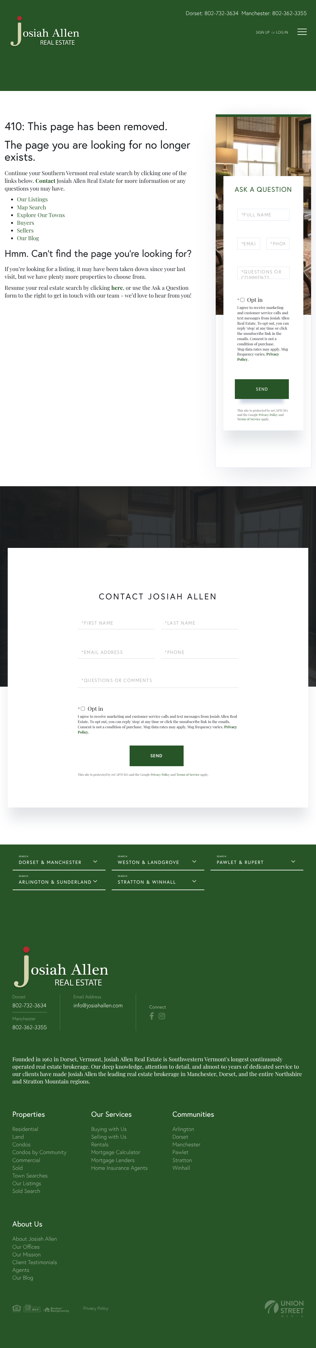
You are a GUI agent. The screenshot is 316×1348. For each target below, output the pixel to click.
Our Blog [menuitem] (22, 1277)
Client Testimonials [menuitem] (34, 1262)
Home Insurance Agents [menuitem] (119, 1167)
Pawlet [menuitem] (181, 1152)
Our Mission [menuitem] (26, 1254)
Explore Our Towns (41, 215)
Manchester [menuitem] (187, 1144)
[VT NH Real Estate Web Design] (284, 1308)
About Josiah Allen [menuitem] (34, 1238)
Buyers (25, 222)
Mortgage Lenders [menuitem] (113, 1160)
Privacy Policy (268, 415)
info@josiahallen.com (98, 1005)
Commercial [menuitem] (26, 1160)
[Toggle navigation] (302, 32)
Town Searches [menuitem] (30, 1175)
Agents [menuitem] (20, 1269)
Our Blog (28, 238)
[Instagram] (162, 1016)
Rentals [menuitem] (99, 1144)
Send (262, 389)
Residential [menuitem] (25, 1128)
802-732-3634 (222, 13)
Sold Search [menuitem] (26, 1190)
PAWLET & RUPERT (240, 862)
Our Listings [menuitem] (26, 1183)
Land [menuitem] (18, 1136)
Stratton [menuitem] (182, 1160)
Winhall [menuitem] (181, 1167)
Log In (282, 32)
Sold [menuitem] (17, 1167)
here (117, 287)
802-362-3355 (289, 13)
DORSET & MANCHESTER (50, 862)
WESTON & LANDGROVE (149, 862)
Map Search (31, 207)
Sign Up (262, 32)
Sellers (25, 230)
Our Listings (32, 199)
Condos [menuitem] (21, 1144)
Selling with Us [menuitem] (108, 1136)
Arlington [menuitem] (183, 1128)
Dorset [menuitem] (181, 1136)
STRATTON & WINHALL (147, 882)
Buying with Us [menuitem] (109, 1128)
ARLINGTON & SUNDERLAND (55, 882)
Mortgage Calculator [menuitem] (115, 1152)
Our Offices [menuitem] (26, 1246)
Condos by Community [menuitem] (39, 1152)
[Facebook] (151, 1016)
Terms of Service (248, 419)
